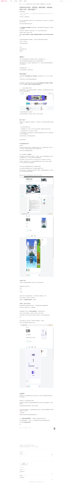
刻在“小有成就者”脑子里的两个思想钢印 (28, 445)
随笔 (27, 427)
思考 (54, 428)
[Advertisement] (36, 436)
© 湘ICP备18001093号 (40, 481)
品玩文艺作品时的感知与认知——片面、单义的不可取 (30, 446)
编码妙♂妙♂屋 (4, 1)
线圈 (20, 412)
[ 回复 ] (52, 473)
